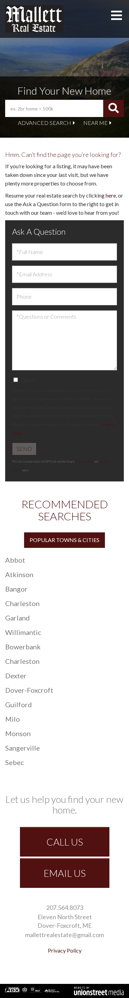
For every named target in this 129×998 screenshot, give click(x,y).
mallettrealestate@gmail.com (64, 934)
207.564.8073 (64, 907)
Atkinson (19, 574)
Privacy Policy (84, 461)
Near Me (95, 122)
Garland (17, 618)
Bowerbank (23, 647)
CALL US (64, 842)
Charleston (22, 603)
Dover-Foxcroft (29, 690)
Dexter (15, 675)
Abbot (15, 560)
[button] (113, 108)
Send (24, 448)
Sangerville (22, 748)
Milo (12, 719)
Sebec (14, 762)
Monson (18, 733)
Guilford (18, 704)
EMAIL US (65, 873)
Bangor (16, 589)
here (111, 195)
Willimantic (23, 632)
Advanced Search (44, 122)
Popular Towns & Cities (64, 540)
